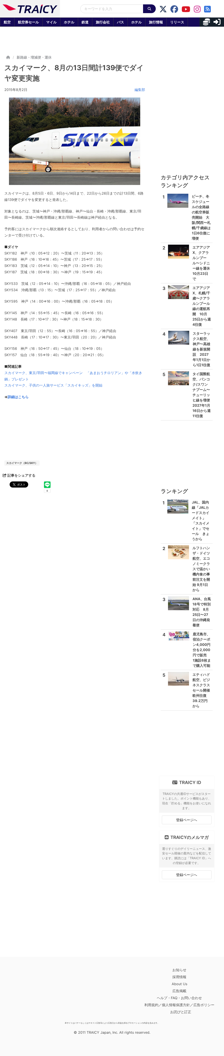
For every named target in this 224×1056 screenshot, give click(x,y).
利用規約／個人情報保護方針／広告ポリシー (179, 1005)
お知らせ (179, 970)
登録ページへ (186, 820)
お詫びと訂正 (180, 1012)
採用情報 (179, 977)
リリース (177, 22)
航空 (7, 22)
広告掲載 (179, 991)
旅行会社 (103, 22)
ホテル (69, 22)
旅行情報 (156, 22)
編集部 (140, 89)
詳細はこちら (18, 397)
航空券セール (28, 22)
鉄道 (85, 22)
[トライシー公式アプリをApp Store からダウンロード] (30, 993)
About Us (179, 984)
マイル (51, 22)
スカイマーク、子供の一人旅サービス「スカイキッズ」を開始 (53, 385)
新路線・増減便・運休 (34, 57)
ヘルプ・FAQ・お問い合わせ (179, 998)
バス (120, 22)
